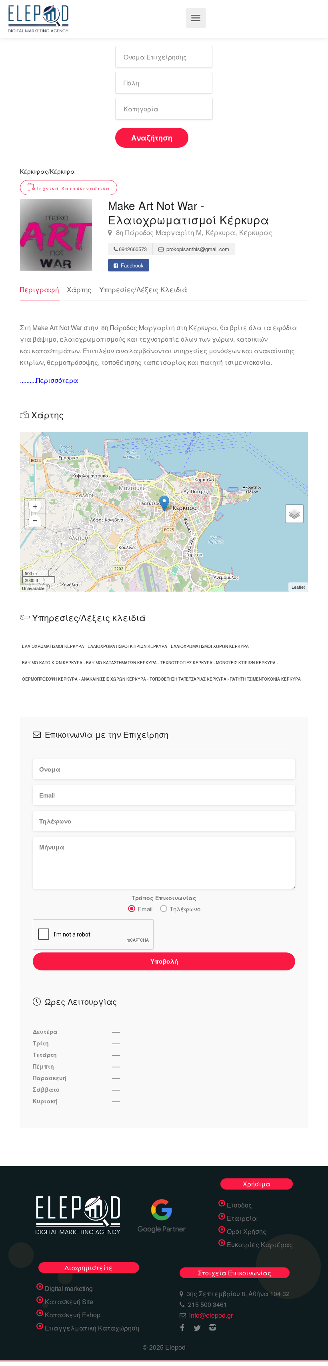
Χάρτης (79, 289)
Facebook (131, 265)
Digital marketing (69, 1288)
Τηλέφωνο (185, 909)
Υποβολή (164, 961)
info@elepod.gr (211, 1315)
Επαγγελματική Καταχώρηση (92, 1328)
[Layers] (294, 514)
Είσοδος (239, 1205)
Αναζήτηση (151, 138)
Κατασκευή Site (69, 1301)
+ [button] (35, 506)
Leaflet (298, 587)
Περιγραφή (39, 289)
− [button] (35, 520)
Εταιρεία (242, 1218)
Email (145, 909)
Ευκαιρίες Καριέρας (260, 1244)
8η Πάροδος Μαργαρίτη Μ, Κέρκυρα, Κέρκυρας (193, 232)
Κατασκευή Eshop (72, 1315)
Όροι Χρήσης (246, 1231)
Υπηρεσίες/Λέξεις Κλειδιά (143, 289)
